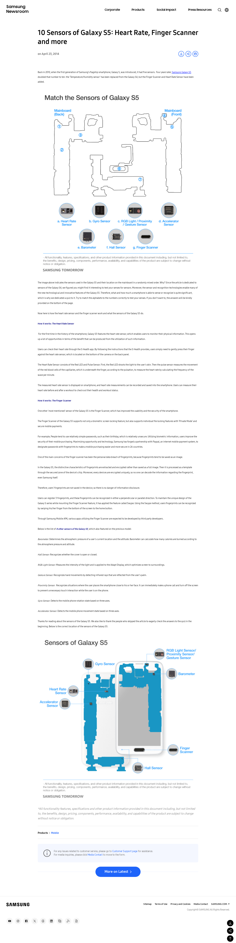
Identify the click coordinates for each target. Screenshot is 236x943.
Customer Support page (124, 851)
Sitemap (147, 904)
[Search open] (220, 10)
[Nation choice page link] (227, 10)
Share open (188, 54)
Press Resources (200, 10)
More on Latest (116, 872)
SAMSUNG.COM (219, 904)
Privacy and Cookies (180, 904)
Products (138, 10)
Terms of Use (161, 904)
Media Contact (95, 854)
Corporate (112, 10)
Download (181, 54)
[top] (230, 938)
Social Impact (166, 10)
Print (195, 54)
